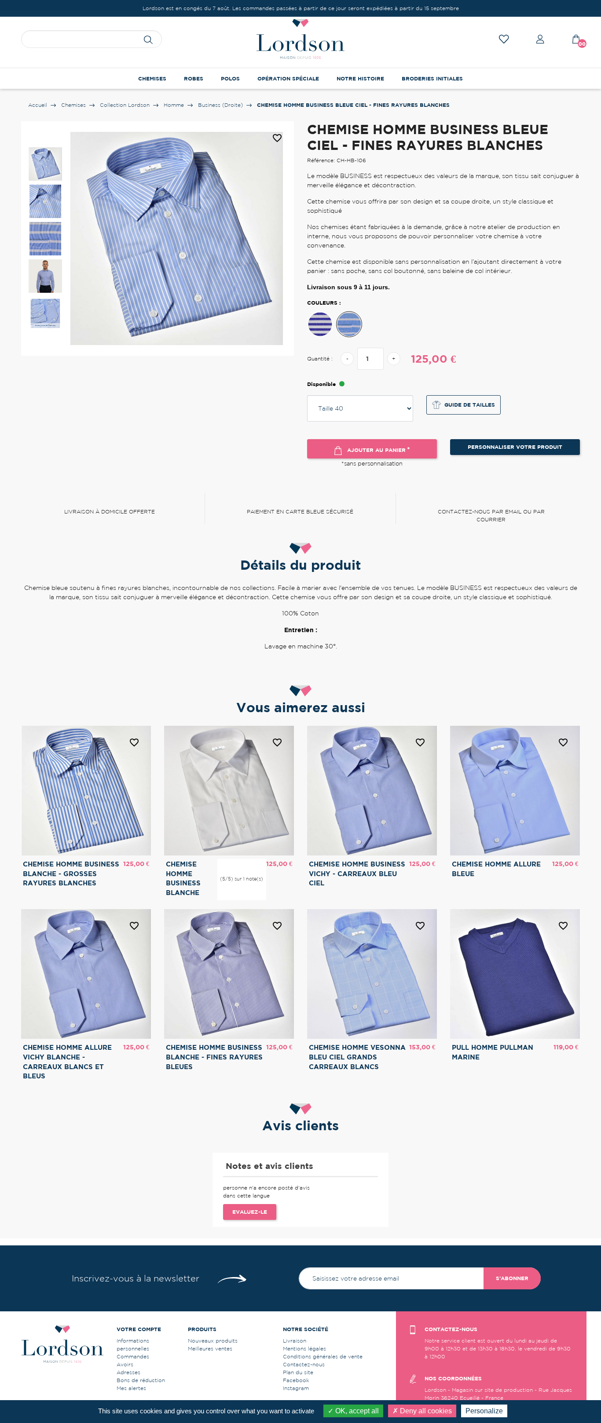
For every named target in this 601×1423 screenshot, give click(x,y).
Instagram (296, 1388)
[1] (227, 864)
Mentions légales (304, 1348)
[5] (255, 864)
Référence (285, 662)
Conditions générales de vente (323, 1356)
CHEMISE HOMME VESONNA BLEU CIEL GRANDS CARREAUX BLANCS (357, 1057)
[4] (248, 864)
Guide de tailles (469, 404)
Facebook (296, 1380)
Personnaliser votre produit (515, 447)
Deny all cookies (425, 1411)
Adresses (128, 1372)
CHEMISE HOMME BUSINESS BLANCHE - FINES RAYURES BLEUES (214, 1057)
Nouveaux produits (213, 1340)
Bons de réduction (141, 1380)
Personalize (484, 1411)
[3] (241, 864)
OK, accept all (356, 1411)
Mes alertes (131, 1388)
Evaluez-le (249, 1211)
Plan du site (298, 1372)
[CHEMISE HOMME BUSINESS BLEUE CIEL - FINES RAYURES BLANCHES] (349, 324)
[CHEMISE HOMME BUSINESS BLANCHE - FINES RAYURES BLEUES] (320, 324)
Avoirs (125, 1364)
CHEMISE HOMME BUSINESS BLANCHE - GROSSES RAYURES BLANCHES (71, 873)
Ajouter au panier (377, 449)
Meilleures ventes (210, 1348)
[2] (234, 864)
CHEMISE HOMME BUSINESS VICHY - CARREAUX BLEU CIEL (357, 873)
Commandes (133, 1356)
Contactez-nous (304, 1364)
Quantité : (320, 358)
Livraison (294, 1340)
